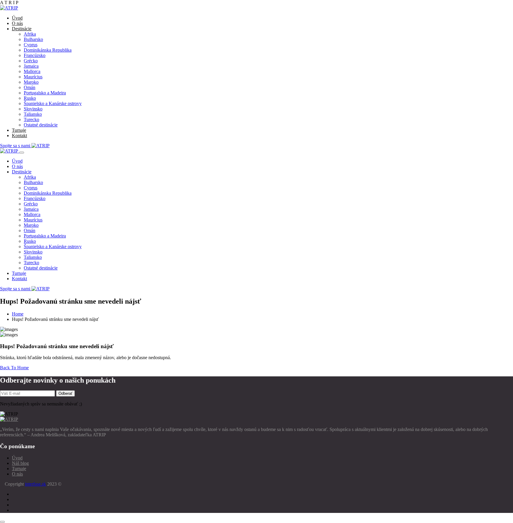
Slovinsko (33, 108)
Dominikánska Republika (48, 50)
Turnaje (19, 130)
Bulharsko (33, 39)
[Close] (21, 152)
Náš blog (20, 463)
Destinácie (21, 28)
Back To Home (14, 367)
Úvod (17, 17)
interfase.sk (35, 483)
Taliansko (33, 114)
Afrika (30, 34)
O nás (17, 23)
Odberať (65, 393)
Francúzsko (34, 55)
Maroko (31, 82)
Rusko (30, 98)
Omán (29, 87)
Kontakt (19, 135)
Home (17, 313)
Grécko (31, 60)
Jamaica (31, 66)
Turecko (31, 119)
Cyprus (30, 44)
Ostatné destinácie (41, 124)
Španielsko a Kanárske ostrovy (53, 103)
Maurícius (33, 76)
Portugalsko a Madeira (45, 92)
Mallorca (32, 71)
